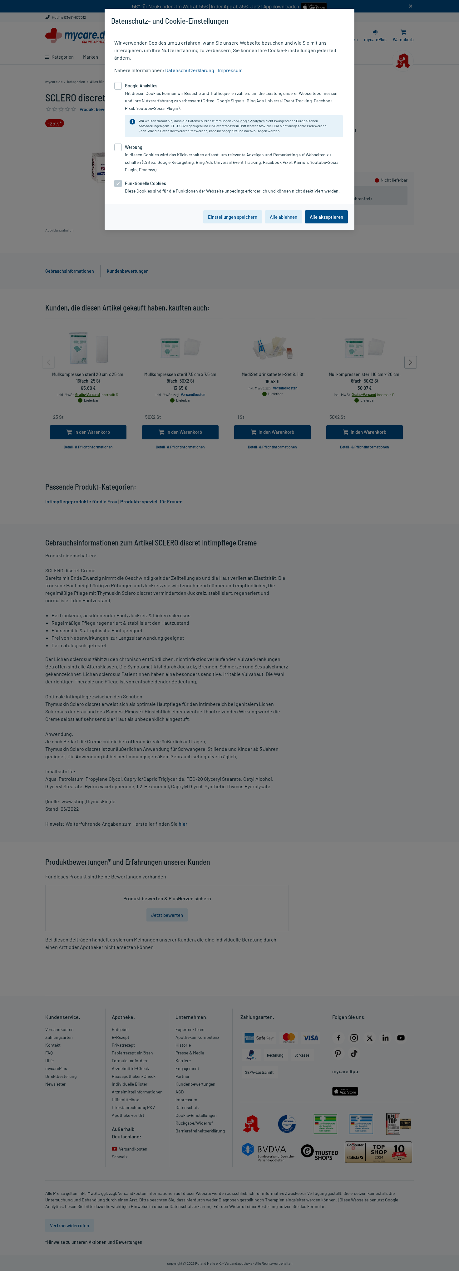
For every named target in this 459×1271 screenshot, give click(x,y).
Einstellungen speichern (232, 217)
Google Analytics (251, 121)
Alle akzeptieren (326, 217)
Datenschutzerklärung (189, 70)
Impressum (230, 70)
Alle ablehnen (283, 217)
